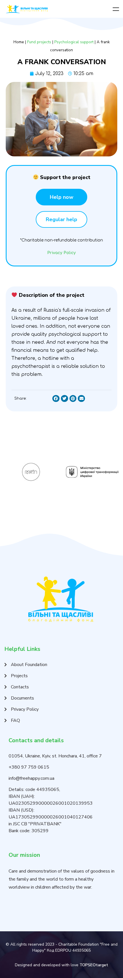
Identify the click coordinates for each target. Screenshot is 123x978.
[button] (61, 197)
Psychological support (74, 42)
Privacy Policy (61, 253)
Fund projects (39, 42)
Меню (116, 9)
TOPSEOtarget (94, 965)
